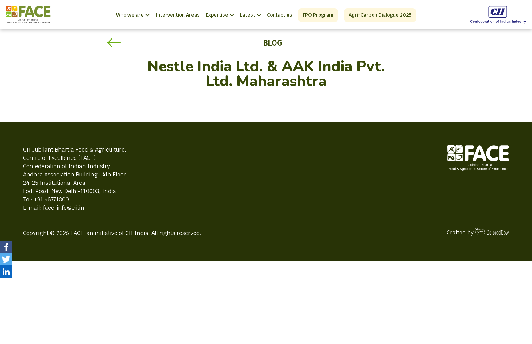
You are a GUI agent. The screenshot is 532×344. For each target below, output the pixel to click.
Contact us (279, 15)
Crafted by (461, 232)
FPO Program (318, 15)
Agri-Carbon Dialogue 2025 (380, 15)
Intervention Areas (177, 15)
